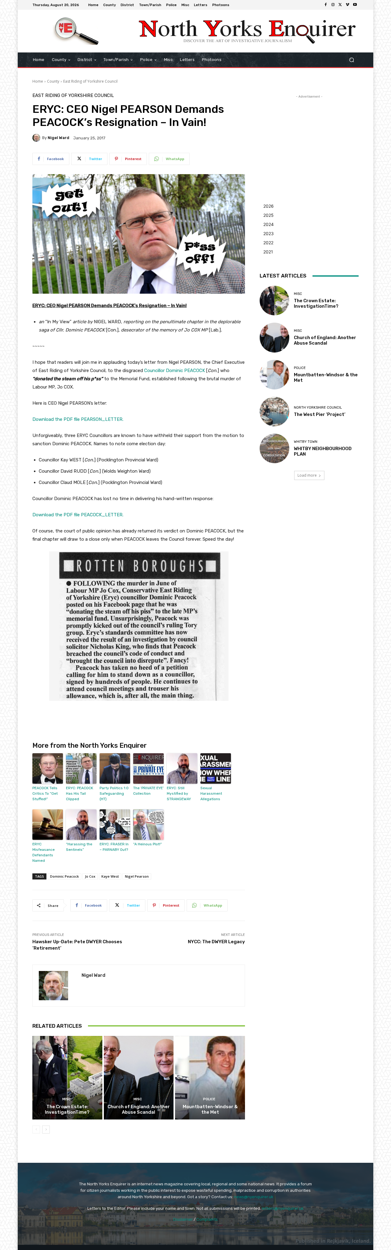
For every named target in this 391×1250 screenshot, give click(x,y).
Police (209, 1099)
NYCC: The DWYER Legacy (216, 941)
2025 (268, 215)
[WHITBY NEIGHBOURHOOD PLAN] (274, 448)
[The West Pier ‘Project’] (274, 411)
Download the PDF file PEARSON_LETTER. (77, 419)
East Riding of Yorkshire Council (90, 81)
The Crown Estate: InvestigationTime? (67, 1109)
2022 (268, 242)
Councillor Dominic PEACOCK (174, 370)
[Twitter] (340, 5)
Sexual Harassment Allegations (211, 793)
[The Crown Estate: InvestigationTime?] (67, 1077)
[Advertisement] (309, 138)
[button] (351, 60)
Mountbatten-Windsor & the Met (210, 1109)
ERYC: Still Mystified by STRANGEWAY (179, 793)
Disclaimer (183, 1219)
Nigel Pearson (137, 876)
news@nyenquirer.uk (253, 1196)
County (53, 81)
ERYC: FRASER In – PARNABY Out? (114, 847)
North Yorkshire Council (318, 407)
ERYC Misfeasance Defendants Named (43, 852)
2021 (268, 251)
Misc (66, 1099)
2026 (268, 206)
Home (37, 81)
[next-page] (46, 1130)
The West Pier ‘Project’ (319, 414)
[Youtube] (355, 5)
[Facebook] (325, 5)
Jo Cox (90, 876)
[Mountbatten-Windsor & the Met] (210, 1077)
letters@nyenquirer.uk (283, 1208)
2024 (268, 224)
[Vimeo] (347, 5)
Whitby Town (305, 441)
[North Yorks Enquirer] (76, 31)
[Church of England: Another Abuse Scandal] (139, 1077)
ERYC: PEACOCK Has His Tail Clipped (79, 793)
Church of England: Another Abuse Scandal (139, 1109)
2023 (268, 233)
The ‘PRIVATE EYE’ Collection (148, 791)
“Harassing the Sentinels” (79, 847)
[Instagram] (333, 5)
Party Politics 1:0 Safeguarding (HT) (114, 793)
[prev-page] (36, 1130)
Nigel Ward (58, 138)
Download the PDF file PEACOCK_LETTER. (77, 515)
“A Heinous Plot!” (147, 844)
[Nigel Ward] (37, 138)
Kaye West (110, 876)
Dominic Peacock (64, 876)
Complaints (207, 1219)
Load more (307, 475)
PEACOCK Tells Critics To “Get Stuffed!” (45, 793)
